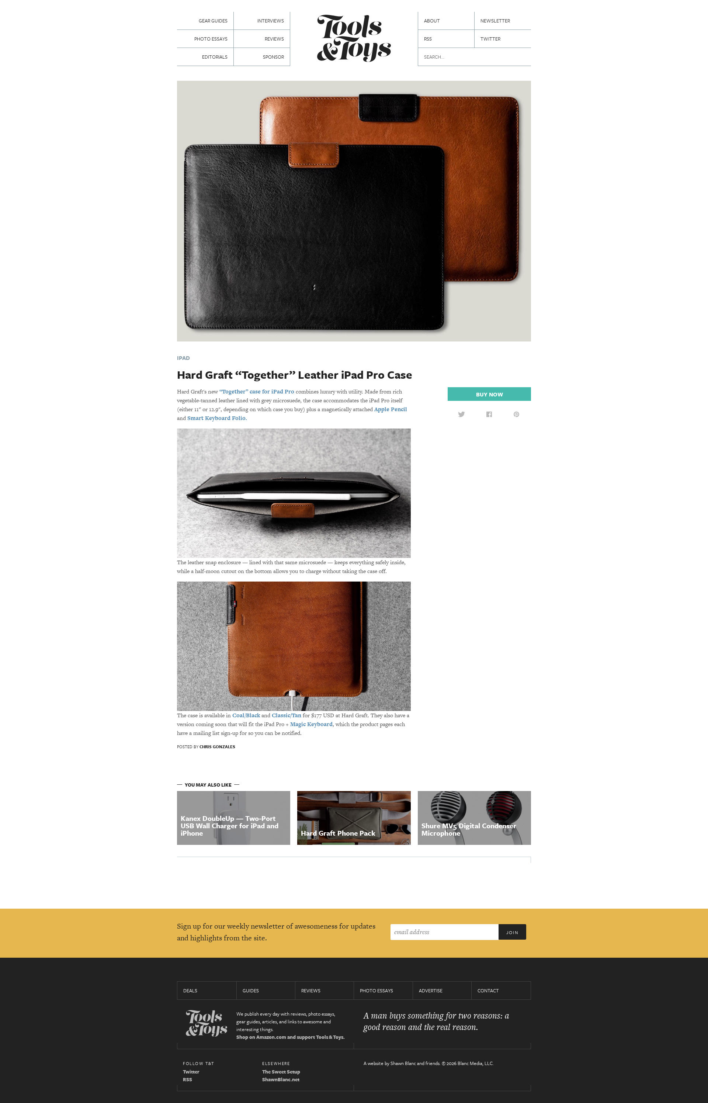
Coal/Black (246, 715)
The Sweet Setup (281, 1071)
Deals (190, 990)
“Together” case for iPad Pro (256, 391)
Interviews (270, 20)
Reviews (274, 38)
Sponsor (273, 56)
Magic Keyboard (311, 724)
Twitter (490, 38)
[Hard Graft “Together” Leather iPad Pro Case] (354, 210)
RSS (428, 38)
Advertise (430, 990)
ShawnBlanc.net (280, 1079)
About (432, 20)
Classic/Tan (286, 715)
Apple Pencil (390, 409)
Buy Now (489, 394)
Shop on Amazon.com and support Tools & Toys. (290, 1037)
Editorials (215, 56)
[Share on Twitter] (461, 414)
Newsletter (495, 20)
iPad (183, 358)
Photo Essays (211, 38)
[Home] (354, 39)
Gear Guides (213, 20)
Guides (251, 990)
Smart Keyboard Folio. (217, 418)
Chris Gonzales (217, 746)
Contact (488, 990)
